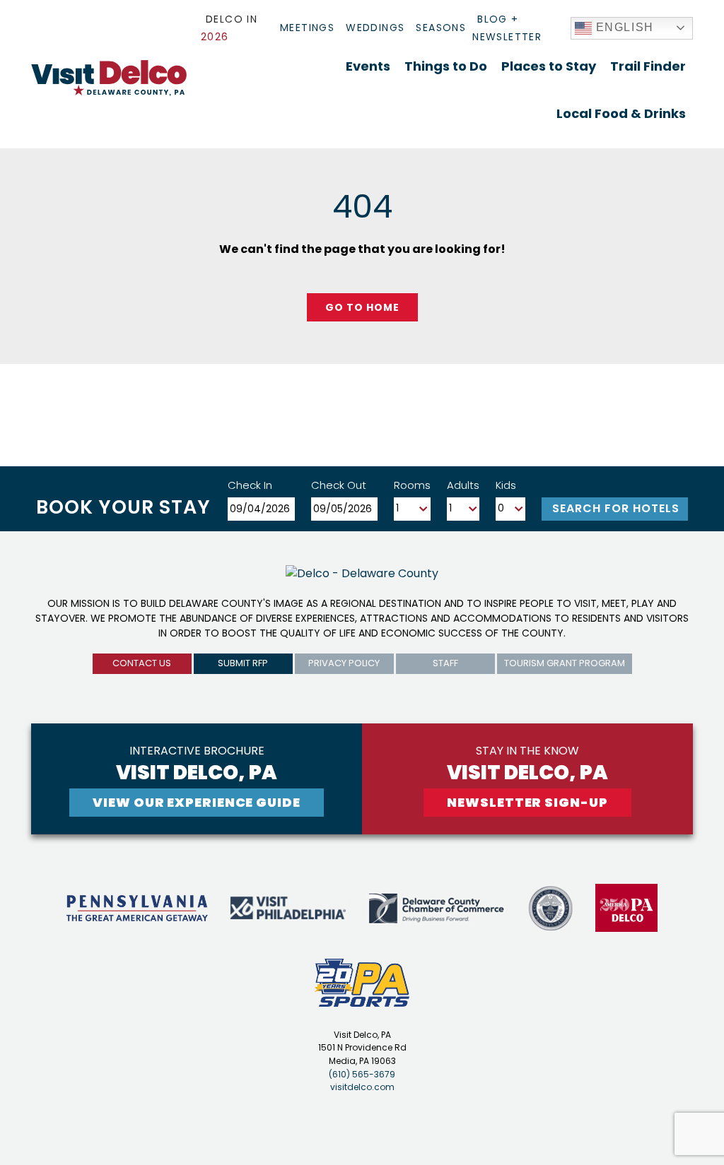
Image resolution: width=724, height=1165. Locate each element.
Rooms (412, 485)
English (623, 27)
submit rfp (243, 663)
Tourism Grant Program (564, 663)
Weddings (375, 27)
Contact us (141, 663)
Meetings (307, 27)
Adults (463, 485)
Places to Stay (548, 66)
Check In (250, 485)
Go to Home (362, 307)
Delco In (229, 28)
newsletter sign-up (527, 802)
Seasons (441, 27)
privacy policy (344, 663)
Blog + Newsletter (507, 28)
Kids (506, 485)
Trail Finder (648, 66)
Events (368, 66)
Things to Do (445, 66)
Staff (445, 663)
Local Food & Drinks (621, 113)
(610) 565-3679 (362, 1074)
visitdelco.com (362, 1087)
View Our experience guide (196, 802)
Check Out (338, 485)
